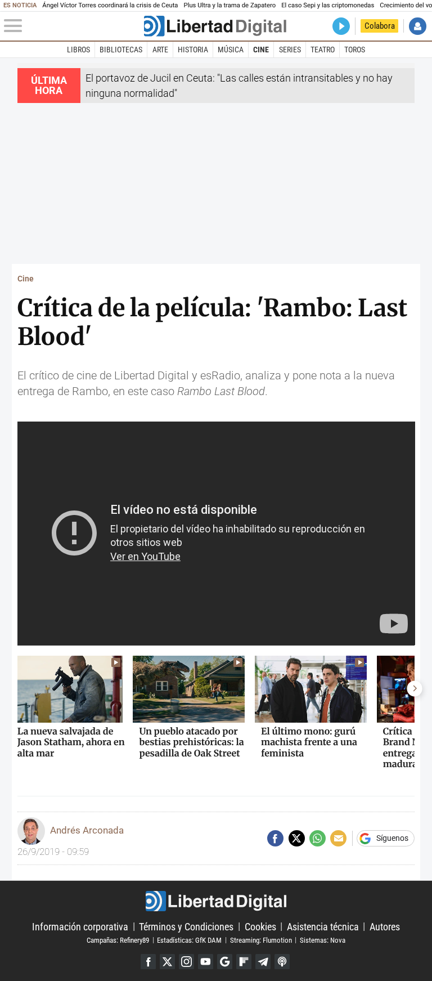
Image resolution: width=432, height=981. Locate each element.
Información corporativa (80, 926)
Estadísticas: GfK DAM (189, 939)
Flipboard (243, 961)
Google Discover (224, 961)
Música (231, 49)
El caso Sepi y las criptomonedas (327, 5)
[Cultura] (215, 26)
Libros (78, 49)
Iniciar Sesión (417, 26)
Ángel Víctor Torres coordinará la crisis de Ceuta (110, 5)
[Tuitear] (297, 838)
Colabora (379, 26)
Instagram (186, 961)
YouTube (205, 961)
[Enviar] (317, 838)
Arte (160, 49)
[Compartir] (275, 838)
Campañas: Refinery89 (118, 939)
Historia (193, 49)
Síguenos (392, 839)
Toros (354, 49)
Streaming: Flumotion (261, 939)
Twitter (167, 961)
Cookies (260, 926)
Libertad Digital (216, 901)
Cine (261, 49)
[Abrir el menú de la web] (73, 26)
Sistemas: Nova (322, 939)
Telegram (263, 961)
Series (290, 49)
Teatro (322, 49)
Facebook (148, 961)
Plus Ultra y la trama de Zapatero (230, 5)
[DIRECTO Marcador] (341, 26)
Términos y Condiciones (186, 926)
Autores (385, 926)
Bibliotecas (121, 49)
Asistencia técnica (323, 926)
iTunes (282, 961)
